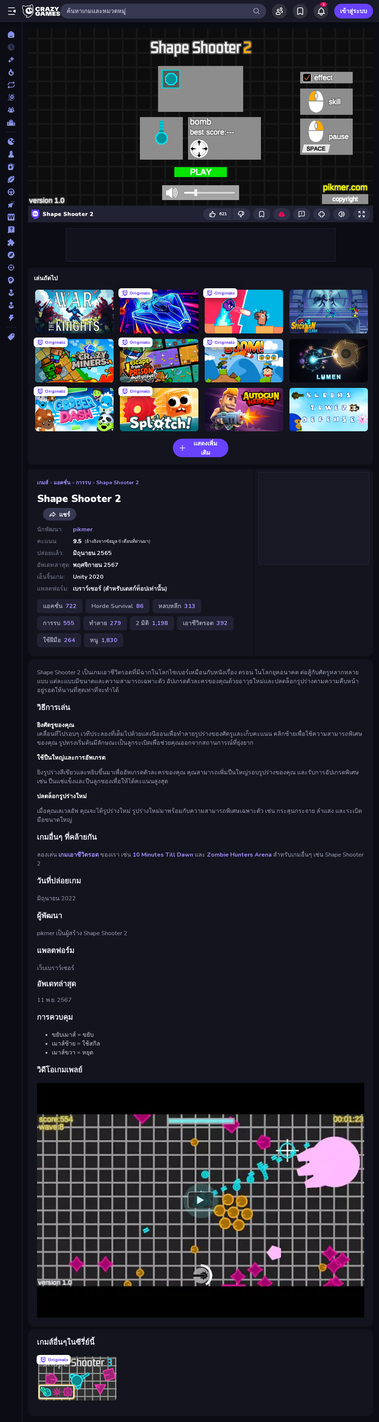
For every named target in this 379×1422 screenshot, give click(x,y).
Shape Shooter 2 (117, 482)
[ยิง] (11, 267)
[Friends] (279, 11)
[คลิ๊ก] (11, 204)
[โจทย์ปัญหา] (11, 229)
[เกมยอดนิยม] (11, 72)
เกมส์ (42, 482)
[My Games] (300, 11)
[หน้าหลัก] (11, 34)
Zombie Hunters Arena (239, 855)
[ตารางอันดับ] (11, 122)
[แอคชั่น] (11, 318)
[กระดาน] (11, 154)
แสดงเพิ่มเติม (206, 448)
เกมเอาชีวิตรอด (78, 855)
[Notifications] (320, 11)
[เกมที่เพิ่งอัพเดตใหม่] (11, 85)
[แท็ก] (11, 336)
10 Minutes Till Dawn (163, 855)
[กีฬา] (11, 179)
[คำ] (11, 217)
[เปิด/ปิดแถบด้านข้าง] (12, 11)
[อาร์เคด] (11, 305)
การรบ (83, 482)
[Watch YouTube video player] (201, 1200)
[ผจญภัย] (11, 255)
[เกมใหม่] (11, 59)
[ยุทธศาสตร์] (11, 280)
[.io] (11, 141)
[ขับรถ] (11, 192)
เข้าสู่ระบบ (353, 11)
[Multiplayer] (11, 110)
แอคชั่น (62, 482)
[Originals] (11, 97)
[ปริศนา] (11, 242)
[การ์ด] (11, 166)
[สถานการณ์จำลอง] (11, 292)
